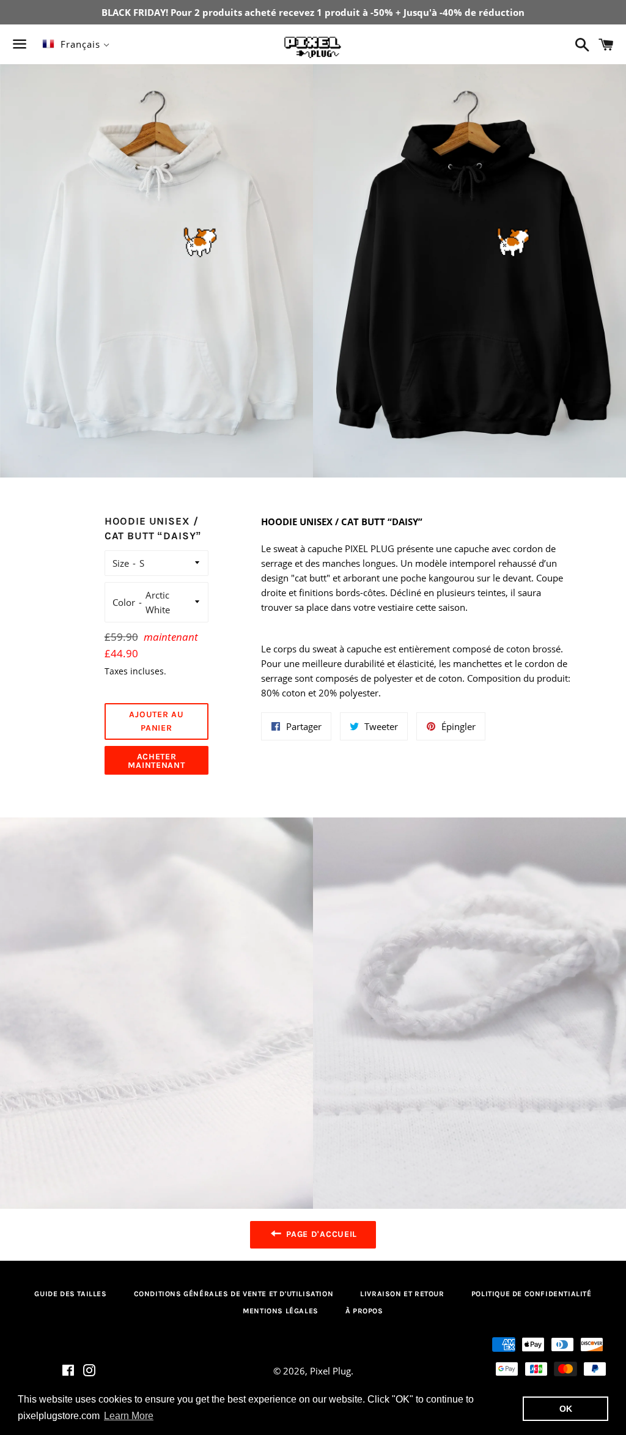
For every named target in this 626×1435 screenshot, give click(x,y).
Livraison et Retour (402, 1293)
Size (120, 563)
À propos (364, 1311)
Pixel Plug (330, 1371)
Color (123, 602)
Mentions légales (281, 1311)
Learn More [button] (128, 1416)
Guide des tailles (70, 1293)
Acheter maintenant (156, 760)
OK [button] (565, 1409)
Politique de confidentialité (531, 1293)
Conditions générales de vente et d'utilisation (234, 1293)
